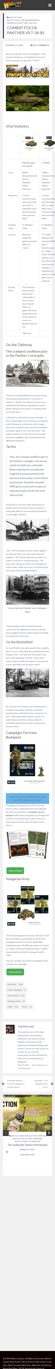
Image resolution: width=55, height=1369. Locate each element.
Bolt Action (15, 17)
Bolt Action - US (23, 1141)
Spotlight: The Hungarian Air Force (41, 1083)
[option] (27, 1135)
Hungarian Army (16, 1001)
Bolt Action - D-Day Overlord (27, 1138)
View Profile (23, 1065)
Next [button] (49, 1133)
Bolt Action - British (35, 1136)
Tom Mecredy (26, 1026)
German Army (16, 995)
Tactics (33, 23)
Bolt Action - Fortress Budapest (23, 20)
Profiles (36, 1141)
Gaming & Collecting (17, 23)
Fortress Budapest (17, 990)
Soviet (13, 1007)
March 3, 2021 (27, 1149)
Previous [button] (6, 1133)
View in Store (15, 870)
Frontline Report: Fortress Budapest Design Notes (15, 1083)
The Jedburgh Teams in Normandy (27, 1144)
